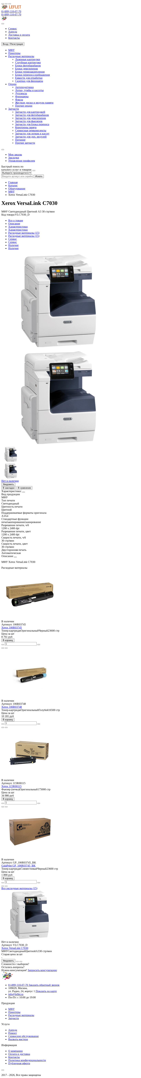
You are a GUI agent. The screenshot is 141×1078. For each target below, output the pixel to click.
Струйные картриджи (28, 62)
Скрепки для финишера (29, 81)
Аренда (12, 1030)
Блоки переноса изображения (32, 74)
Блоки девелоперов (26, 68)
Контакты (14, 1057)
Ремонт (12, 1033)
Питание (20, 139)
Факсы (19, 99)
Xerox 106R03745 (11, 627)
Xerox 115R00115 (11, 786)
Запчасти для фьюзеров (28, 121)
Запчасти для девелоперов (30, 118)
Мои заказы (15, 154)
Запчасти (13, 1018)
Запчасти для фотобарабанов (32, 115)
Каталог (13, 185)
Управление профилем (21, 160)
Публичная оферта (19, 1063)
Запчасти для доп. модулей (31, 136)
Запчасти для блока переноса (32, 124)
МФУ (11, 191)
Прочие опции (23, 105)
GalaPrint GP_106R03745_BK (18, 865)
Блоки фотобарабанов (28, 65)
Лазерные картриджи (27, 59)
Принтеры (14, 1012)
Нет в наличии (10, 480)
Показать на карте (46, 991)
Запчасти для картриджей (30, 111)
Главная (13, 182)
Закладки (13, 157)
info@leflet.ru (15, 994)
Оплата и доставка (19, 1054)
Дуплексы (21, 93)
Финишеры (22, 96)
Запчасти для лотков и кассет (32, 133)
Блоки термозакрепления (30, 71)
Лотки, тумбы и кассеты (29, 90)
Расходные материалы (21, 1015)
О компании (15, 1050)
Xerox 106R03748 (11, 706)
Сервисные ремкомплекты (30, 130)
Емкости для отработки (28, 77)
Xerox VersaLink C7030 (14, 948)
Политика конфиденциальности (27, 1060)
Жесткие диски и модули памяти (34, 102)
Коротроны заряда (25, 127)
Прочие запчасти (25, 142)
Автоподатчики (24, 87)
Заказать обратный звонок (44, 985)
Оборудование (16, 188)
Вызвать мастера (18, 1039)
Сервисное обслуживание (23, 1036)
